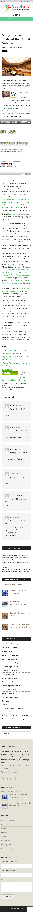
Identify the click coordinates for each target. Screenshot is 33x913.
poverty (15, 387)
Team (3, 837)
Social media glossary (10, 655)
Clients (4, 828)
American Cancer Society (10, 207)
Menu (17, 15)
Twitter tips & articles (9, 670)
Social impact (22, 383)
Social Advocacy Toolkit (10, 693)
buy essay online (15, 405)
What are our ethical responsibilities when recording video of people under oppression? (15, 272)
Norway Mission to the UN (13, 205)
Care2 (24, 242)
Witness (7, 259)
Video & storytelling (9, 674)
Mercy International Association (12, 199)
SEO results (19, 322)
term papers (14, 449)
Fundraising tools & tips (10, 663)
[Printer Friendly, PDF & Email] (7, 369)
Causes (11, 383)
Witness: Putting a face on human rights (16, 363)
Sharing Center (7, 651)
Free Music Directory (9, 648)
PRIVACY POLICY (16, 908)
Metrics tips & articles (10, 689)
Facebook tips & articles (10, 667)
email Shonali (9, 340)
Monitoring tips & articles (11, 686)
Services (4, 833)
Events (16, 383)
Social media (21, 387)
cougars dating (15, 427)
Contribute (5, 841)
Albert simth (14, 473)
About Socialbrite (8, 820)
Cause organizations (9, 659)
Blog (3, 824)
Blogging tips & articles (10, 682)
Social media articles (9, 678)
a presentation (11, 108)
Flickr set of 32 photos (15, 214)
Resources (6, 701)
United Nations (10, 389)
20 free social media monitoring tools (15, 715)
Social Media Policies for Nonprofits (15, 719)
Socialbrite (16, 8)
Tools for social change (10, 697)
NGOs (11, 387)
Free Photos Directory (10, 644)
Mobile (4, 705)
